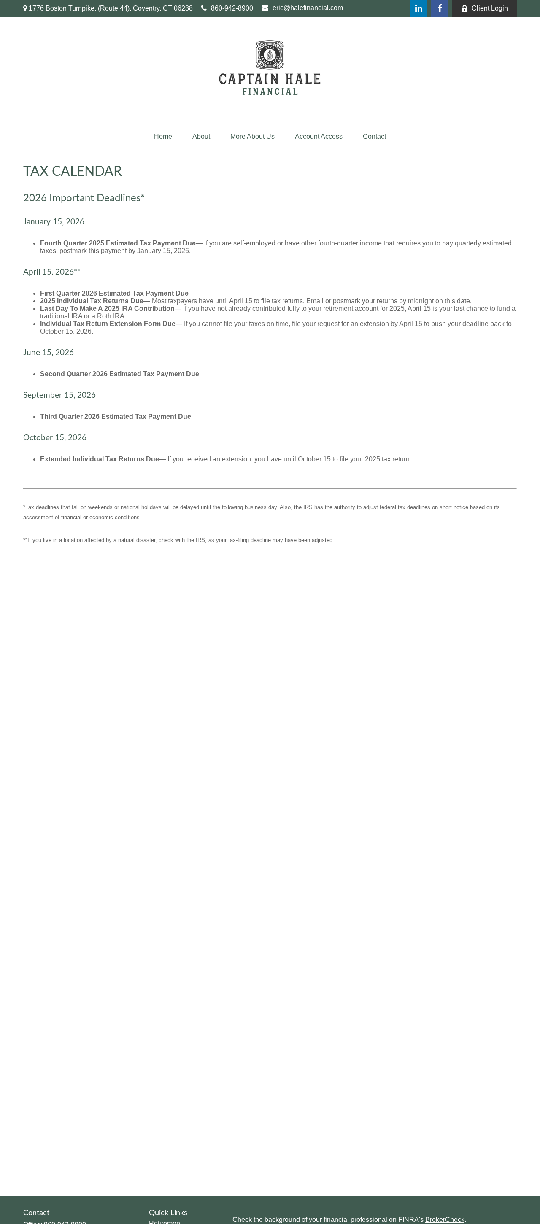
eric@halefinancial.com (308, 7)
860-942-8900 (232, 8)
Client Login (490, 8)
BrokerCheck (444, 1219)
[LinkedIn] (418, 8)
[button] (163, 136)
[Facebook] (439, 8)
